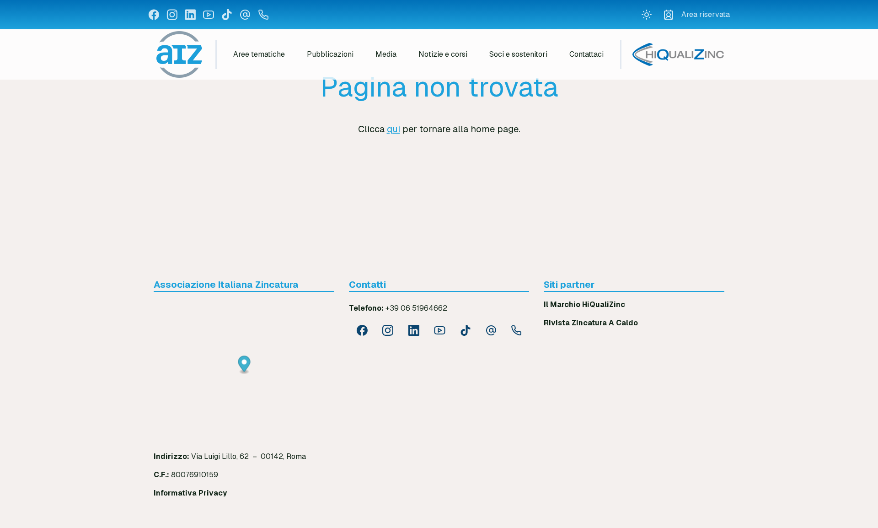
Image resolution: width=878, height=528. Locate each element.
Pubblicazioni (330, 54)
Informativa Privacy (190, 493)
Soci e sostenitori (518, 54)
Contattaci (586, 54)
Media (385, 54)
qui (393, 129)
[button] (244, 365)
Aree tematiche (259, 54)
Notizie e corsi (442, 54)
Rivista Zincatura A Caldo (591, 323)
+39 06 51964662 (416, 308)
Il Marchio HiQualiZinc (584, 304)
